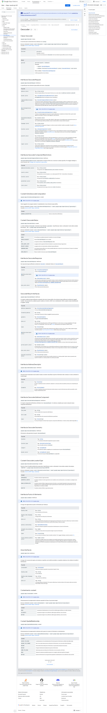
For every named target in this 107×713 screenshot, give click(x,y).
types (22, 326)
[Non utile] (78, 25)
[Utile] (76, 25)
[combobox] (85, 1)
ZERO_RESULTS (24, 251)
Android (41, 694)
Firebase (45, 705)
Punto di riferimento (34, 494)
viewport (23, 447)
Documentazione (35, 1)
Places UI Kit (25, 13)
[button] (8, 16)
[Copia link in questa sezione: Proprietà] (26, 89)
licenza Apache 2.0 (29, 670)
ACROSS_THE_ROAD (25, 641)
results (23, 269)
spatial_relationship (26, 524)
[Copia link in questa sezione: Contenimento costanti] (38, 590)
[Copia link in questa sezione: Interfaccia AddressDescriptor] (42, 364)
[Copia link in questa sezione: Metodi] (25, 60)
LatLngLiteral (44, 129)
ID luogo (53, 138)
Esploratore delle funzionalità (24, 696)
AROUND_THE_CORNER (25, 643)
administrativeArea (25, 168)
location (23, 129)
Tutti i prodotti (69, 705)
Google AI (62, 705)
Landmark (42, 387)
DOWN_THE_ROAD (24, 650)
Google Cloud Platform (53, 705)
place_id (23, 321)
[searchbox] (8, 12)
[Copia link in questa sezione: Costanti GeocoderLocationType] (44, 461)
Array (48, 68)
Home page (23, 24)
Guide (2, 8)
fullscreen (103, 5)
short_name (23, 414)
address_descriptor (26, 274)
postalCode (23, 181)
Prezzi (28, 1)
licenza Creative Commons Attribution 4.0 (60, 669)
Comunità (50, 1)
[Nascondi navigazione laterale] (15, 711)
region (22, 144)
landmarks (23, 387)
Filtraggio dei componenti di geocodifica (38, 162)
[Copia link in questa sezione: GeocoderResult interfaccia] (41, 294)
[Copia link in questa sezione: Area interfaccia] (33, 550)
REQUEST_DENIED (25, 246)
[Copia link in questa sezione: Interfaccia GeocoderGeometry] (43, 427)
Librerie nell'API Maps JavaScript (32, 45)
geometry (23, 317)
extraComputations (26, 108)
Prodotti (23, 1)
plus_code (23, 285)
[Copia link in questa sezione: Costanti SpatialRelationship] (41, 621)
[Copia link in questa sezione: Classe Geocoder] (34, 36)
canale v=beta (52, 109)
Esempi (15, 8)
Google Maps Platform (35, 24)
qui (77, 420)
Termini (19, 710)
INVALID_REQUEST (25, 239)
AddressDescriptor (41, 278)
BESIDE (22, 647)
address (23, 91)
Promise (44, 70)
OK (21, 241)
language (23, 123)
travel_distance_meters (27, 537)
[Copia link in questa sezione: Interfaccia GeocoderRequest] (42, 80)
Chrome (39, 705)
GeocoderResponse (50, 70)
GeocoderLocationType (45, 443)
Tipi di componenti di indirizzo (48, 329)
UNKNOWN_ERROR (24, 248)
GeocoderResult (53, 68)
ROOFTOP (23, 488)
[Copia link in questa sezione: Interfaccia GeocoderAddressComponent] (50, 397)
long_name (23, 410)
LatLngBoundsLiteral (49, 95)
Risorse (20, 8)
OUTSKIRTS (23, 612)
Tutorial (19, 698)
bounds (22, 95)
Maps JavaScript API (12, 5)
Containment (41, 567)
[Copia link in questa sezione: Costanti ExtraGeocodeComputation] (47, 194)
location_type (24, 443)
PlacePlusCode (40, 285)
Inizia (68, 5)
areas (22, 382)
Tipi (73, 535)
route (22, 185)
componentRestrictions (26, 100)
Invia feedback (74, 29)
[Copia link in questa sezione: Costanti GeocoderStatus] (40, 220)
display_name (24, 510)
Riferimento (8, 8)
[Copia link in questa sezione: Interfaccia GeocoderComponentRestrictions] (53, 155)
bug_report (101, 5)
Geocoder (29, 36)
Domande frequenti (22, 694)
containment (24, 567)
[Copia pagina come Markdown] (35, 30)
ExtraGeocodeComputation (46, 112)
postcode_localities (26, 354)
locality (23, 176)
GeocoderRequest (46, 66)
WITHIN (22, 614)
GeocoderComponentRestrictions (45, 100)
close (105, 5)
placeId (23, 135)
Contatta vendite (76, 5)
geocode (23, 62)
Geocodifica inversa (51, 131)
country (23, 172)
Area (41, 382)
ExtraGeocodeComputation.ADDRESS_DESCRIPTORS (49, 282)
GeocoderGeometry (41, 317)
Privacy (23, 710)
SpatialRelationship (42, 524)
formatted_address (25, 312)
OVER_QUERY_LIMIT (25, 244)
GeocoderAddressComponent (46, 308)
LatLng (38, 129)
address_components (26, 308)
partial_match (24, 344)
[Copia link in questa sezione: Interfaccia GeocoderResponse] (43, 258)
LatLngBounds (40, 95)
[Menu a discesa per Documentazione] (40, 1)
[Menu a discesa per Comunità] (53, 1)
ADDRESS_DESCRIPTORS (26, 213)
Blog (44, 1)
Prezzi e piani (64, 694)
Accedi (104, 1)
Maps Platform (13, 1)
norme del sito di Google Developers (50, 670)
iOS (40, 696)
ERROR (22, 237)
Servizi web (42, 700)
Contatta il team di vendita (66, 696)
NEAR (22, 610)
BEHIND (22, 645)
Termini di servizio (64, 700)
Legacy (25, 8)
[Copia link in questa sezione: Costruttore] (27, 49)
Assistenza (63, 698)
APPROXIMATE (24, 477)
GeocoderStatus (66, 68)
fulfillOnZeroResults (26, 117)
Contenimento (25, 590)
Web (2, 5)
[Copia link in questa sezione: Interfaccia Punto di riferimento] (43, 494)
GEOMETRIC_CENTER (25, 479)
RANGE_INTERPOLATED (26, 483)
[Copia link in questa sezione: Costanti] (25, 211)
